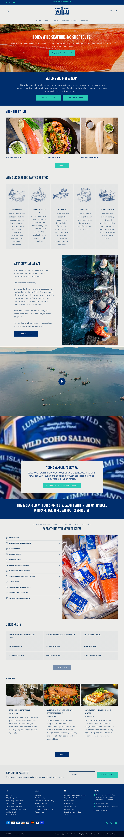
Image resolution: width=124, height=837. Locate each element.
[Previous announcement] (40, 2)
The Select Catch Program (74, 798)
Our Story (38, 795)
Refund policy (71, 834)
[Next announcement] (84, 2)
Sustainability (40, 806)
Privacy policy (60, 834)
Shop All (9, 795)
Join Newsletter (107, 774)
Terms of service (112, 834)
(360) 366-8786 (102, 803)
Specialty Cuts (11, 815)
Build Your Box (69, 801)
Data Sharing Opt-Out (72, 812)
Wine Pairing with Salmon (19, 710)
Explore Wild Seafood (62, 53)
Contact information (98, 834)
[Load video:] (62, 381)
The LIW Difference (26, 334)
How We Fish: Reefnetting (44, 801)
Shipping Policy (70, 806)
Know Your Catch (75, 98)
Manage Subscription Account (75, 795)
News (37, 815)
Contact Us (68, 804)
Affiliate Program (70, 815)
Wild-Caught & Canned (14, 806)
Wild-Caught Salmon (12, 157)
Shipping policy (83, 834)
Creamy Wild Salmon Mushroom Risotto (98, 712)
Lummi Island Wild (18, 834)
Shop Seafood (48, 98)
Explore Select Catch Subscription (62, 486)
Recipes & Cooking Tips (44, 809)
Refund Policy (69, 809)
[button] (8, 11)
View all (62, 165)
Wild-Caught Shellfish (50, 157)
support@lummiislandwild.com (107, 807)
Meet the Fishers (41, 804)
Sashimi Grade (11, 812)
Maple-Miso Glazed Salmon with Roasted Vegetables (60, 712)
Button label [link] (62, 667)
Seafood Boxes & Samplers (16, 809)
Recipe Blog (39, 812)
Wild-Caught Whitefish (88, 157)
